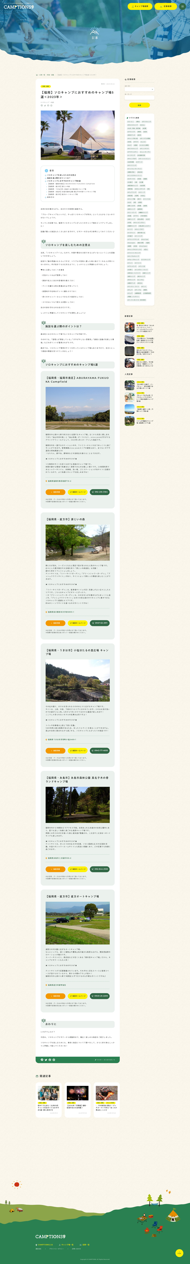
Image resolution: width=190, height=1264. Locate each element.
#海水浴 (139, 172)
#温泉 (148, 243)
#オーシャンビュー (144, 158)
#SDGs (142, 125)
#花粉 (139, 179)
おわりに (50, 197)
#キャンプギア (139, 229)
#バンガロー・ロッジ (141, 269)
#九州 (148, 219)
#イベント (138, 263)
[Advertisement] (78, 1155)
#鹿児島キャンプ (133, 185)
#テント (143, 286)
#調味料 (139, 209)
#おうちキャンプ (133, 148)
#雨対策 (130, 195)
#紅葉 (144, 128)
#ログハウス (131, 179)
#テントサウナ (144, 148)
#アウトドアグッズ (133, 239)
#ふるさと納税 (144, 145)
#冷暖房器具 (147, 293)
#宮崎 (136, 195)
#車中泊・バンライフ (134, 273)
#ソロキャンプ (45, 102)
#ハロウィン (131, 232)
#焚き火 (139, 283)
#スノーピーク (132, 212)
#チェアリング (132, 192)
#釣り (139, 199)
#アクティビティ (133, 152)
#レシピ (143, 142)
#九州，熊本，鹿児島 (134, 128)
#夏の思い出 (141, 232)
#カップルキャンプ (133, 256)
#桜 (148, 189)
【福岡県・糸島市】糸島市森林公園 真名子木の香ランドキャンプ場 (72, 192)
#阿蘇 (139, 206)
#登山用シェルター (144, 226)
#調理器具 (138, 293)
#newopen (131, 243)
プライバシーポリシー (56, 1249)
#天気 (129, 222)
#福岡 (52, 102)
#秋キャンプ (141, 276)
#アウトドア (131, 132)
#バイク (130, 229)
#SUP (130, 145)
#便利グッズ (131, 283)
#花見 (135, 246)
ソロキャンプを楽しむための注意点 (61, 175)
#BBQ (143, 195)
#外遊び (130, 236)
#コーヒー (131, 121)
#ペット (130, 263)
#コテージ (139, 162)
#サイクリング (132, 165)
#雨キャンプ (131, 209)
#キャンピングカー (139, 222)
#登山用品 (140, 219)
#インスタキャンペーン (135, 175)
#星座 (135, 145)
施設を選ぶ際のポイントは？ (59, 178)
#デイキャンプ (146, 121)
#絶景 (129, 246)
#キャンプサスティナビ (135, 249)
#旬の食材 (144, 216)
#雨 (135, 202)
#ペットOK (146, 199)
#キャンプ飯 (131, 199)
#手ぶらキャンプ (133, 125)
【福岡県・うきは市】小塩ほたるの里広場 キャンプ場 (67, 189)
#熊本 (138, 121)
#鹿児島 (130, 189)
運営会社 (38, 1249)
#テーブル (138, 290)
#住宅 (129, 142)
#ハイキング (131, 155)
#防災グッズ (131, 135)
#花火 (146, 249)
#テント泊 (142, 266)
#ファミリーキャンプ (134, 253)
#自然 (145, 132)
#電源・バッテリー (133, 296)
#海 (136, 182)
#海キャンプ (131, 219)
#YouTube (144, 239)
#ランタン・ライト (133, 286)
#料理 (140, 202)
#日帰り (130, 269)
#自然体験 (131, 162)
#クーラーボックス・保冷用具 (137, 300)
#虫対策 (142, 185)
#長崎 (145, 206)
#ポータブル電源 (145, 138)
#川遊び (130, 182)
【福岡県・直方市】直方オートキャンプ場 (63, 194)
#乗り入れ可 (131, 206)
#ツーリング (138, 236)
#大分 (129, 202)
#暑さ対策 (140, 243)
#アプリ (136, 216)
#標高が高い (131, 172)
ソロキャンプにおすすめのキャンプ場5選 (64, 181)
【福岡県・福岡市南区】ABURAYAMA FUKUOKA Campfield (71, 184)
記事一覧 (42, 75)
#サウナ (136, 142)
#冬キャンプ (131, 280)
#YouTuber (143, 246)
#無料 (139, 132)
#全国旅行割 (141, 155)
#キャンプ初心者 (133, 138)
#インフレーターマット (135, 169)
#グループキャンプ (133, 259)
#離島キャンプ (143, 212)
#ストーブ (142, 192)
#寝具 (145, 290)
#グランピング (132, 266)
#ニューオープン (145, 152)
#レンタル (140, 280)
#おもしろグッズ (140, 189)
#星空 (139, 135)
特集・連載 (50, 75)
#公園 (141, 182)
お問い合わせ (76, 1249)
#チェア (130, 290)
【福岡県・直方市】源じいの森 (59, 186)
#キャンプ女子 (132, 158)
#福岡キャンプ (132, 226)
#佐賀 (129, 216)
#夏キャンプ (131, 276)
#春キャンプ (146, 273)
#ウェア (130, 293)
